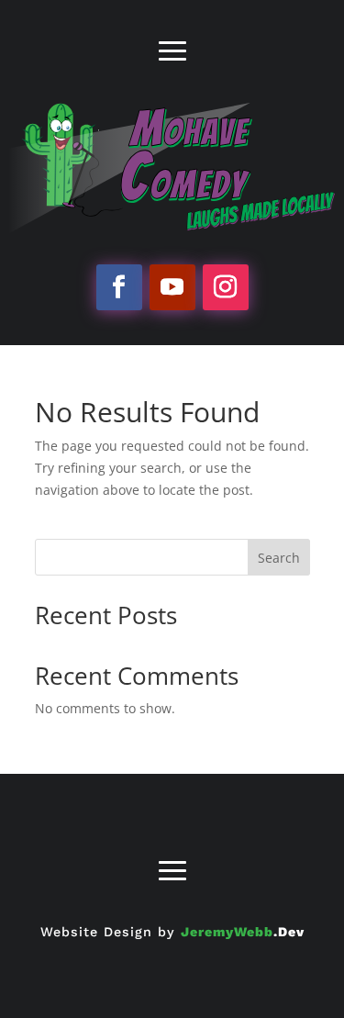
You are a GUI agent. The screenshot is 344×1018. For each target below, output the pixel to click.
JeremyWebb (243, 931)
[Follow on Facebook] (119, 287)
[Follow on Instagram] (226, 287)
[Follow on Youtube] (172, 287)
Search (279, 557)
